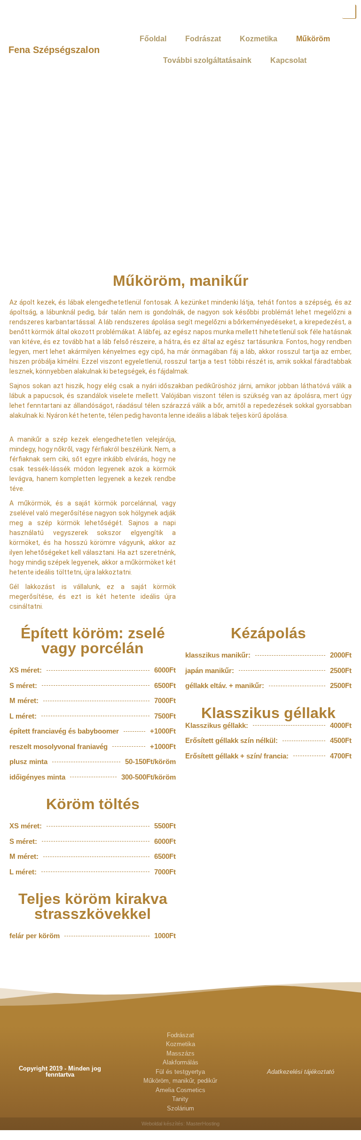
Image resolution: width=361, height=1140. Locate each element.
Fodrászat (203, 39)
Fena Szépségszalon (54, 50)
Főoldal (153, 39)
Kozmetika (258, 39)
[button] (18, 955)
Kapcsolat (288, 60)
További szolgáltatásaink (207, 60)
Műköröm (313, 39)
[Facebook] (349, 12)
